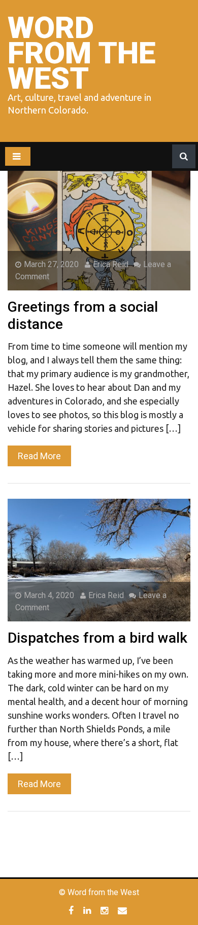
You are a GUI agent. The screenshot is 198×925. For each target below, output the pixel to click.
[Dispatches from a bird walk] (99, 560)
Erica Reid (110, 264)
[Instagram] (106, 910)
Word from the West (81, 53)
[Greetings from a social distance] (99, 229)
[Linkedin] (88, 910)
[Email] (123, 910)
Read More (39, 456)
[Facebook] (72, 910)
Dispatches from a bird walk (97, 638)
